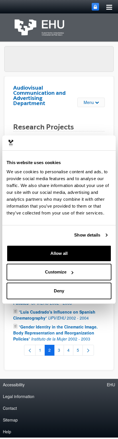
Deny (59, 290)
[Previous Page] (30, 350)
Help (7, 431)
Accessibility (14, 384)
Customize (55, 271)
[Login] (95, 6)
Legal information (18, 396)
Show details (87, 235)
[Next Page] (88, 350)
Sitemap (10, 420)
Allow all (59, 253)
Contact (10, 408)
